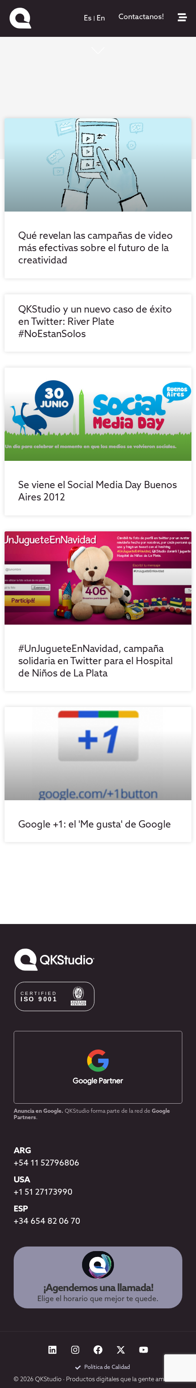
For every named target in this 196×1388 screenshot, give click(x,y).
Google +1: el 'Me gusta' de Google (94, 825)
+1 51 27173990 (43, 1193)
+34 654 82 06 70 (47, 1222)
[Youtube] (143, 1350)
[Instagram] (75, 1350)
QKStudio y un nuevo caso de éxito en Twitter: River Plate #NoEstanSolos (95, 322)
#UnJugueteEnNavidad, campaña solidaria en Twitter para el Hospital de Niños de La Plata (95, 662)
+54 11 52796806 (46, 1164)
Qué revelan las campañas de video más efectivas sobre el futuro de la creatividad (95, 249)
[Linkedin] (52, 1350)
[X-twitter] (121, 1350)
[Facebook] (98, 1350)
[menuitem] (88, 18)
